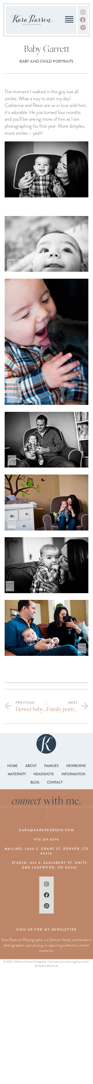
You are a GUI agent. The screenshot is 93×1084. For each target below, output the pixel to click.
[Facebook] (83, 20)
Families (51, 765)
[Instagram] (83, 12)
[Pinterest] (83, 27)
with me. (47, 800)
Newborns (76, 765)
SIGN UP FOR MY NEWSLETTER (46, 929)
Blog (34, 782)
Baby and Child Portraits (46, 61)
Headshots (44, 774)
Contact (55, 782)
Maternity (17, 774)
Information (73, 774)
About (30, 765)
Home (12, 765)
